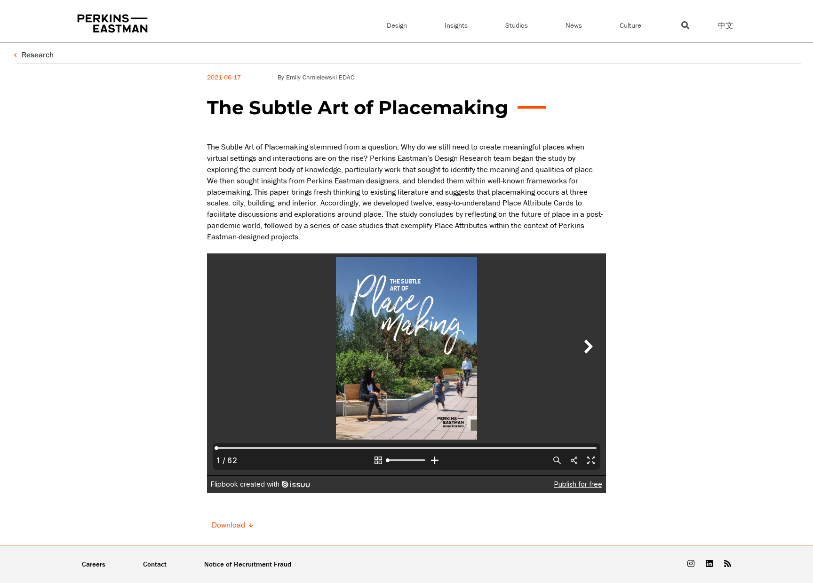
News (574, 25)
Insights (456, 25)
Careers (93, 563)
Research (38, 54)
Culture (630, 25)
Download (229, 525)
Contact (155, 563)
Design (397, 25)
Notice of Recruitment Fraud (247, 563)
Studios (516, 25)
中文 (725, 25)
